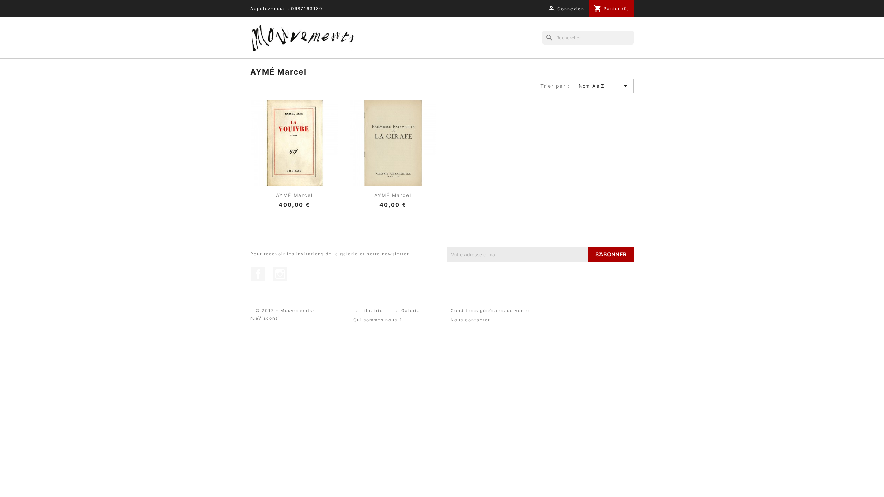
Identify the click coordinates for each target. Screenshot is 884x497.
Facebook (258, 274)
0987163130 (307, 8)
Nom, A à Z (604, 86)
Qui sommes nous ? (377, 319)
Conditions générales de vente (490, 310)
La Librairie (368, 310)
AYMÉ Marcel (294, 195)
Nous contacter (470, 319)
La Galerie (406, 310)
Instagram (280, 274)
